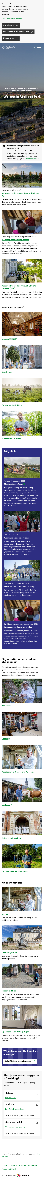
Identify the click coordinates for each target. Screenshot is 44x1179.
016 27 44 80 (10, 1098)
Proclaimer (33, 1165)
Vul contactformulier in (15, 1127)
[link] (20, 1061)
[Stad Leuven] (23, 1175)
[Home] (9, 47)
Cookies (22, 1165)
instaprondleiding (31, 158)
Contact (5, 1165)
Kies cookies (8, 38)
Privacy (14, 1165)
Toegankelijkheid (9, 1169)
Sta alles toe (9, 25)
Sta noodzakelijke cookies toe (16, 32)
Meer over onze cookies (12, 18)
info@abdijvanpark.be (14, 1109)
